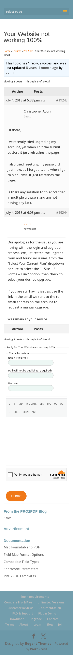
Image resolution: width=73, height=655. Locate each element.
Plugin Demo (47, 613)
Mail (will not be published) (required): (30, 370)
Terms (9, 624)
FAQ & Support (22, 613)
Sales (8, 518)
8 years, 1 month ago (42, 67)
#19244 (62, 212)
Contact (53, 619)
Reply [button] (42, 100)
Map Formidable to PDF (22, 547)
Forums (17, 51)
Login (37, 624)
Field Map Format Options (24, 554)
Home (7, 51)
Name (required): (18, 358)
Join (60, 624)
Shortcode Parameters (21, 569)
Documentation (50, 608)
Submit (16, 496)
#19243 (62, 100)
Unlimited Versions (51, 602)
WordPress (38, 649)
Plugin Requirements (34, 597)
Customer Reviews (20, 608)
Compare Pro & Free (18, 602)
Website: (13, 383)
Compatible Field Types (21, 561)
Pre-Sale (28, 51)
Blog (49, 624)
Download (17, 619)
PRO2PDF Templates (20, 576)
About (23, 624)
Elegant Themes (38, 643)
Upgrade (36, 619)
